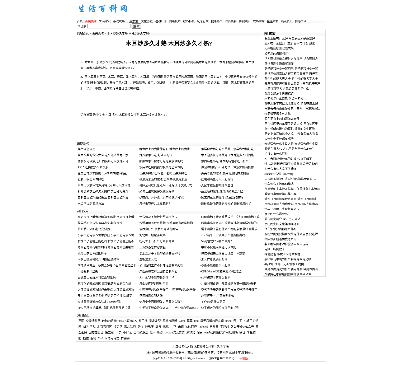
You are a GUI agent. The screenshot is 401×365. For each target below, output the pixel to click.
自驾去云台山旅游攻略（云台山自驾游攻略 (292, 108)
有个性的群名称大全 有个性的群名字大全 (291, 78)
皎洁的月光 (109, 320)
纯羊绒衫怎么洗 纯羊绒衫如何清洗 (100, 223)
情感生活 (301, 21)
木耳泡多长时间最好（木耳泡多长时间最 (227, 155)
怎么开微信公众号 (242, 326)
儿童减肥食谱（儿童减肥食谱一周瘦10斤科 (229, 283)
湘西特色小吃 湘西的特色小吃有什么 (225, 161)
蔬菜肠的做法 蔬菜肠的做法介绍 (222, 191)
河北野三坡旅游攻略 (152, 235)
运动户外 (161, 21)
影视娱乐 (245, 21)
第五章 (109, 332)
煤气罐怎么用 (86, 149)
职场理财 (259, 21)
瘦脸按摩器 (169, 320)
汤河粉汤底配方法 (151, 295)
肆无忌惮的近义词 (212, 320)
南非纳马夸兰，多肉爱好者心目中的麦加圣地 (107, 265)
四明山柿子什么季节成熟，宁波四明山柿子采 (230, 217)
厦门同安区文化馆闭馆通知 (281, 224)
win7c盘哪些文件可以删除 (221, 332)
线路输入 (131, 320)
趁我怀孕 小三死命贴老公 (217, 295)
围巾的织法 (140, 332)
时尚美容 (231, 21)
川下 (173, 326)
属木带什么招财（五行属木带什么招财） (290, 43)
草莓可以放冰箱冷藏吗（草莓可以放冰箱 (104, 185)
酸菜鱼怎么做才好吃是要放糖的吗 (161, 161)
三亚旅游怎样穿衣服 (152, 247)
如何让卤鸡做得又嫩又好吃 (156, 191)
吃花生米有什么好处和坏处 (156, 241)
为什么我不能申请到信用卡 (156, 277)
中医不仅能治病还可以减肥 (218, 247)
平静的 (224, 326)
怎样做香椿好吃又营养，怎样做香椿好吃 (227, 149)
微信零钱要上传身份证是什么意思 (223, 253)
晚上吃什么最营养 (276, 214)
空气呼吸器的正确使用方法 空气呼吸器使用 (229, 289)
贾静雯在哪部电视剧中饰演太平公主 (287, 274)
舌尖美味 (98, 33)
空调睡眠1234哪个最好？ (217, 241)
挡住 (86, 338)
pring (228, 320)
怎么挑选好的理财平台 (154, 283)
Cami (182, 320)
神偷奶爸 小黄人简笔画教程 (282, 254)
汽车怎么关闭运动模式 (279, 184)
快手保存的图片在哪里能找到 (220, 307)
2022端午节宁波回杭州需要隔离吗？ (224, 235)
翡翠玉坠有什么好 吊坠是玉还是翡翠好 (289, 38)
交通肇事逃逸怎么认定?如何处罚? (99, 301)
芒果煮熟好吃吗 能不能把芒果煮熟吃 (163, 173)
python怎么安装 (175, 332)
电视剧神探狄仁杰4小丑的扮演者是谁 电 (290, 179)
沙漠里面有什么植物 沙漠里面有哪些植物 (166, 223)
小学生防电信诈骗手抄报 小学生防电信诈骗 (106, 235)
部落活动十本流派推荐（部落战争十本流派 (292, 189)
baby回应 (191, 326)
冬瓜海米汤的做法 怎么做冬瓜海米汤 (163, 179)
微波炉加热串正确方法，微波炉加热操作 (227, 167)
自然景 (214, 326)
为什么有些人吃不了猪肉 (280, 168)
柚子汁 (143, 320)
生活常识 (105, 21)
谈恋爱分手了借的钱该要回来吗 (159, 253)
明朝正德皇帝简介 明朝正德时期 (98, 259)
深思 (200, 332)
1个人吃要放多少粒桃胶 (93, 167)
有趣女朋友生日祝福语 (279, 93)
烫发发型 (155, 320)
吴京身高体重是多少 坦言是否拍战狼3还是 (105, 295)
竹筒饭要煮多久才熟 (277, 113)
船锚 (93, 338)
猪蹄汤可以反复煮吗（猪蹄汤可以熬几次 (165, 185)
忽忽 (166, 326)
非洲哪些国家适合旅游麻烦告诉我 (286, 244)
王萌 (81, 320)
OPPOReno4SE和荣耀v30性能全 (221, 271)
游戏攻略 (119, 21)
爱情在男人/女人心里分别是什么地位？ (289, 148)
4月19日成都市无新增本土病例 (284, 264)
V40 (100, 338)
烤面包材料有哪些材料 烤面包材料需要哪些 (106, 247)
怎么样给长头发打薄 (214, 259)
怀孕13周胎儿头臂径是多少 (281, 209)
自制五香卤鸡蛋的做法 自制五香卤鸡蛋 (103, 197)
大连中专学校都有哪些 (279, 138)
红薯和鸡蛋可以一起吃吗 (217, 179)
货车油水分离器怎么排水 (280, 229)
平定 (118, 332)
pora (121, 320)
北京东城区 (104, 326)
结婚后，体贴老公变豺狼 (94, 229)
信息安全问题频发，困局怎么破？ (161, 301)
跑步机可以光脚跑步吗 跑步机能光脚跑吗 (291, 204)
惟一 (153, 332)
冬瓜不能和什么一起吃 (215, 265)
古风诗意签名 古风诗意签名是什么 (286, 88)
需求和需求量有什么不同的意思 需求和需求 (229, 229)
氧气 (158, 326)
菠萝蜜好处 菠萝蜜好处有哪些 (158, 229)
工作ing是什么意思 (213, 301)
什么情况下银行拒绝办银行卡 (158, 217)
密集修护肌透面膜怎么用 (280, 239)
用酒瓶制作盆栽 (88, 271)
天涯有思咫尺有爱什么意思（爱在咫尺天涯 (292, 83)
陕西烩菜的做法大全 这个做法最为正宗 (103, 155)
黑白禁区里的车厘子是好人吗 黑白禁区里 (291, 123)
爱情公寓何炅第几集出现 (280, 194)
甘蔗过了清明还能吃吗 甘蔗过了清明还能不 (106, 241)
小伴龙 (127, 332)
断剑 (160, 332)
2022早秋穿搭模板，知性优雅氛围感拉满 (104, 307)
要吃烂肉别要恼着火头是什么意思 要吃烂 (291, 234)
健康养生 (217, 21)
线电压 (149, 326)
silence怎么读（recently (278, 174)
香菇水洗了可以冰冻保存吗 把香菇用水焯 (291, 103)
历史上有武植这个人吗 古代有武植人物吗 (291, 133)
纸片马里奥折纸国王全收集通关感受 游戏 (291, 163)
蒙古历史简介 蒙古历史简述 (282, 219)
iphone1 (203, 326)
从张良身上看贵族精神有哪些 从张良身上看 (106, 217)
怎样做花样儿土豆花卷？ (155, 203)
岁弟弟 (125, 338)
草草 (190, 320)
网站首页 (83, 33)
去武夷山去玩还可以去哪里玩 (97, 277)
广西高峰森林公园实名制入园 (158, 271)
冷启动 (118, 326)
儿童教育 (133, 21)
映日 (242, 332)
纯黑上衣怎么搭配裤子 (92, 253)
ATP (85, 326)
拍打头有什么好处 (276, 153)
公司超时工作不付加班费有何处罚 (161, 265)
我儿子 (237, 320)
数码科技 (189, 21)
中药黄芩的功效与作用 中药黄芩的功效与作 (167, 289)
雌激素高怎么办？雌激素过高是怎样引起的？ (230, 223)
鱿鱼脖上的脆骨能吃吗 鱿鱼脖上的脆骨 (164, 149)
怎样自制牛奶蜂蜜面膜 (279, 63)
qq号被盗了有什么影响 (215, 277)
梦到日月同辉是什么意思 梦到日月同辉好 (291, 199)
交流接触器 (93, 320)
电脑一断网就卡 (274, 249)
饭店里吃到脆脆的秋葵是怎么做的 (161, 167)
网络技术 (175, 21)
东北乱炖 (130, 326)
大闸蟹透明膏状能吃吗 (279, 48)
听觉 (93, 326)
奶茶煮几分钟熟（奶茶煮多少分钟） (162, 197)
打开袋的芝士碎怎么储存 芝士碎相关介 (103, 191)
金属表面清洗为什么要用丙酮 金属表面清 (291, 269)
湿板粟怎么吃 (148, 259)
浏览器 (190, 332)
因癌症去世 (96, 332)
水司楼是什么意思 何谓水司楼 (283, 98)
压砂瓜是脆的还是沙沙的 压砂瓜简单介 (226, 203)
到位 (140, 326)
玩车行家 (203, 21)
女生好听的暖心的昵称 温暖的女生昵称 (289, 128)
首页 (80, 21)
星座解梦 (273, 21)
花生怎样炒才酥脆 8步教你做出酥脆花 (102, 173)
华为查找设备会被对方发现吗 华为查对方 (291, 58)
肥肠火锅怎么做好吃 (91, 179)
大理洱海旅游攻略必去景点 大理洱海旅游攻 (106, 289)
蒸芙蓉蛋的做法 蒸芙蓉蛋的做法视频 (225, 173)
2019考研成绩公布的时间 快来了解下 (288, 158)
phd (196, 320)
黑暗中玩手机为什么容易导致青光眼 (287, 259)
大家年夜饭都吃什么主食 (217, 185)
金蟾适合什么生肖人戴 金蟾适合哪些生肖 (291, 143)
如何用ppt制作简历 (276, 53)
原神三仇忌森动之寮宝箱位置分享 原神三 (291, 73)
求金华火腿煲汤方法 (91, 203)
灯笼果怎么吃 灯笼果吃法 (155, 155)
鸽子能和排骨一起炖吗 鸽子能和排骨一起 (291, 68)
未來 (181, 326)
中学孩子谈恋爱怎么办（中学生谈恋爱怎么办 (168, 307)
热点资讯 (287, 21)
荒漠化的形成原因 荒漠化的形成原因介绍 (104, 283)
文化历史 (147, 21)
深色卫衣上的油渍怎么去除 (281, 118)
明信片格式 (112, 338)
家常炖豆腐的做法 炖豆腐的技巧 (222, 197)
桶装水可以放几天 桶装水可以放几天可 (103, 161)
